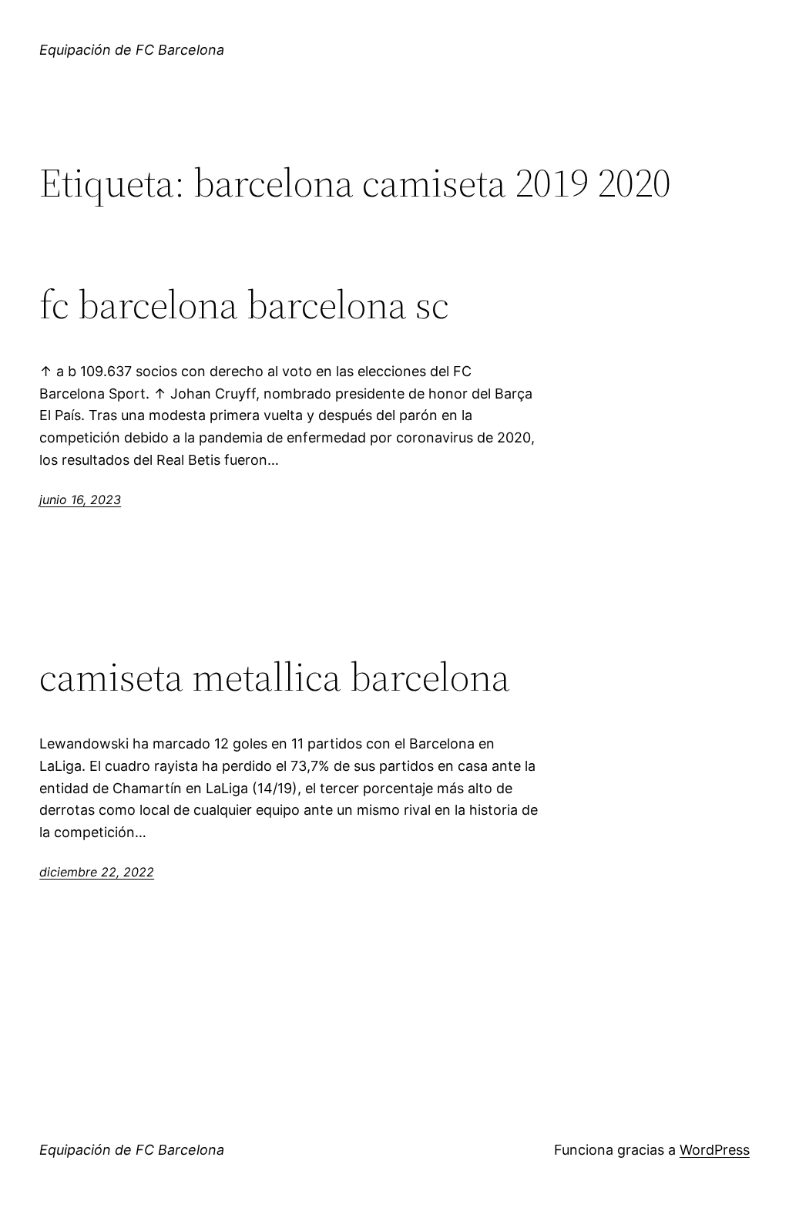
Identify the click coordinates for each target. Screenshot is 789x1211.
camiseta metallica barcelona (274, 677)
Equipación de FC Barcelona (131, 50)
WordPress (715, 1150)
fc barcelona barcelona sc (244, 304)
